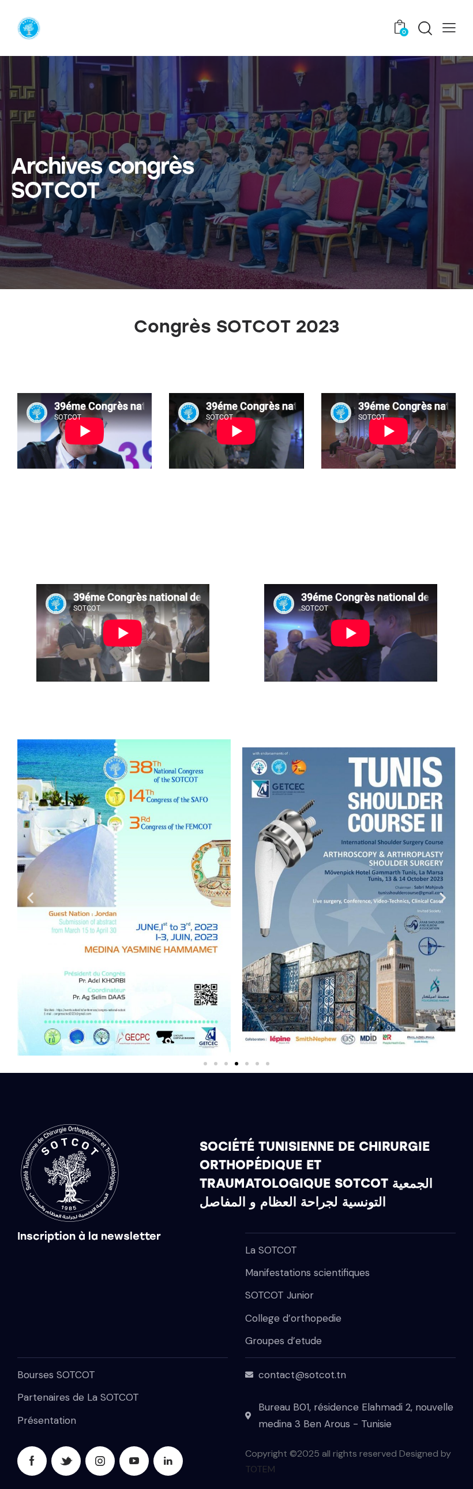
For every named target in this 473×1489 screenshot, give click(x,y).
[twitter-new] (66, 1461)
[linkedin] (168, 1461)
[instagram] (100, 1461)
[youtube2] (134, 1461)
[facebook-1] (32, 1461)
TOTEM (260, 1469)
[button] (449, 27)
